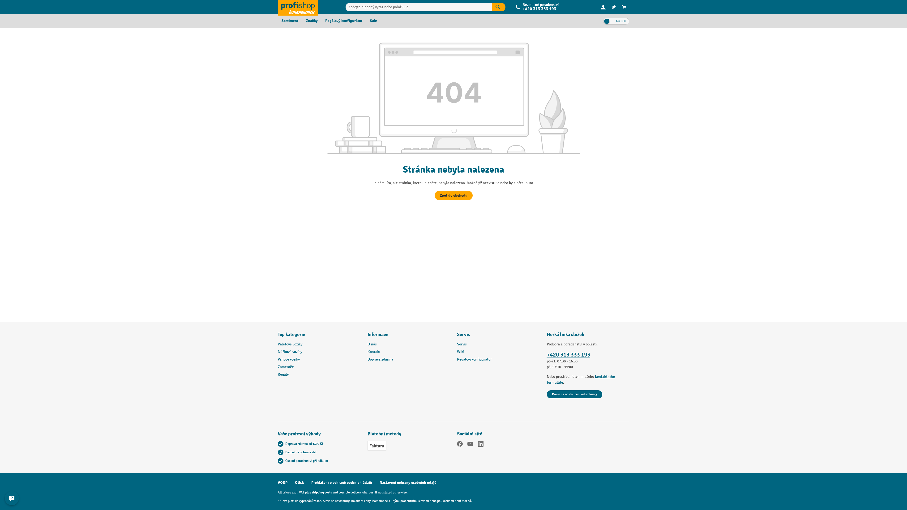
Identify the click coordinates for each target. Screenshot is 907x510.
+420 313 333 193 (568, 354)
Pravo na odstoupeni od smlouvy (574, 394)
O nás (372, 344)
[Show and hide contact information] (12, 498)
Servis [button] (463, 334)
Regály (283, 374)
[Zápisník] (613, 7)
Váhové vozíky (289, 359)
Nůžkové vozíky (290, 352)
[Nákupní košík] (624, 7)
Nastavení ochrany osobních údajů (408, 482)
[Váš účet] (603, 7)
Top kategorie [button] (291, 334)
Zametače (286, 367)
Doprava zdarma (380, 359)
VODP (282, 482)
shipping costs (322, 492)
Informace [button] (378, 334)
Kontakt (374, 352)
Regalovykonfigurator (474, 359)
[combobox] (419, 7)
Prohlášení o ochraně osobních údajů (341, 482)
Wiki (460, 352)
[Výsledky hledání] (498, 7)
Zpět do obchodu (453, 195)
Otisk (299, 482)
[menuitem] (603, 7)
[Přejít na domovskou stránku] (298, 7)
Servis (462, 344)
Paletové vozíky (290, 344)
